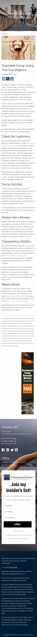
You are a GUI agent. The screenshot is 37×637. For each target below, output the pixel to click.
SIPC (8, 563)
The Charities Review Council (16, 256)
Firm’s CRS (13, 567)
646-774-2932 (6, 431)
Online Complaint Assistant (14, 296)
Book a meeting (8, 441)
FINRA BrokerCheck (19, 580)
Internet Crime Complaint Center (16, 301)
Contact (5, 34)
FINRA (4, 563)
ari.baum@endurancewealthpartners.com (16, 434)
